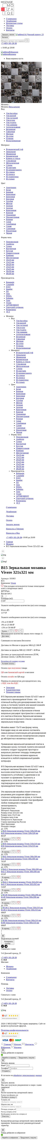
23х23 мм (10, 267)
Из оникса (10, 174)
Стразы (9, 165)
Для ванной (11, 116)
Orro (8, 294)
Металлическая (12, 163)
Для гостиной (12, 118)
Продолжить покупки (26, 1058)
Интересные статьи (14, 23)
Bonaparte (10, 282)
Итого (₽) (5, 610)
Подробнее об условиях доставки (13, 661)
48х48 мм (10, 274)
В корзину (6, 839)
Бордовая (10, 199)
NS (7, 291)
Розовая (9, 219)
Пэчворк (9, 138)
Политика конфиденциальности (14, 1030)
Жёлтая (9, 203)
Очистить (5, 1116)
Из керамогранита (14, 170)
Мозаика (9, 966)
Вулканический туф (14, 149)
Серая (8, 222)
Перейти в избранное (10, 1138)
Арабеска (10, 244)
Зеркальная (11, 152)
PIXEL (9, 296)
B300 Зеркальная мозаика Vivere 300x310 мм (20, 923)
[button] (23, 551)
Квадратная (11, 248)
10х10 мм (10, 260)
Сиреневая (10, 228)
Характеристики (13, 690)
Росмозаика (11, 309)
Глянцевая (10, 132)
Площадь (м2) (7, 598)
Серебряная (11, 224)
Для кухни (10, 120)
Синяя (8, 226)
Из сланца (10, 172)
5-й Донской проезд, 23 (34, 34)
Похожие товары (13, 692)
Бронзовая (10, 197)
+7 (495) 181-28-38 (9, 43)
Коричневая (11, 210)
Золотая (9, 208)
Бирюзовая (10, 194)
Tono (8, 300)
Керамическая (12, 156)
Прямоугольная (12, 253)
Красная (9, 213)
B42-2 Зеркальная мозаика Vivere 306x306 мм (20, 872)
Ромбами (10, 255)
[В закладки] (11, 631)
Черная (9, 233)
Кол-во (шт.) (6, 593)
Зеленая (9, 206)
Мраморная (11, 154)
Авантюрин (11, 187)
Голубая (9, 201)
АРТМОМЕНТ (12, 305)
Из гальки (10, 179)
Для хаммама (11, 125)
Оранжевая (11, 215)
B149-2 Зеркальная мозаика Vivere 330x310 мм (21, 910)
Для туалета (11, 122)
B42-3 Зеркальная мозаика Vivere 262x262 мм (20, 884)
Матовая (9, 134)
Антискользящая (13, 127)
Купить (4, 631)
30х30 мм (10, 271)
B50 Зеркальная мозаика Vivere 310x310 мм (19, 846)
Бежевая (9, 192)
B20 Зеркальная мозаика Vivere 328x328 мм (19, 833)
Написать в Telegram (15, 529)
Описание (10, 687)
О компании (11, 19)
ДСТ (8, 312)
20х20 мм (10, 264)
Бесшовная (10, 129)
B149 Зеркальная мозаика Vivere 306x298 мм (20, 897)
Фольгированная (13, 141)
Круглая (9, 251)
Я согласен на (21, 1075)
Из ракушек (11, 167)
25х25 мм (10, 269)
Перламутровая (12, 217)
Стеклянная (11, 161)
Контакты (10, 30)
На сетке (9, 136)
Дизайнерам (11, 21)
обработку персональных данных (27, 1075)
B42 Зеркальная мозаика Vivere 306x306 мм (19, 859)
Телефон (5, 1068)
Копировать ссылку (8, 942)
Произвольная (12, 242)
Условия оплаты (8, 664)
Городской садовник (14, 307)
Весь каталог (14, 107)
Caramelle (10, 284)
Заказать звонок (8, 35)
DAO (8, 287)
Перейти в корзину (9, 1058)
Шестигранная (12, 258)
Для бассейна (11, 113)
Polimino (9, 298)
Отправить (6, 1071)
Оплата (9, 28)
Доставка (10, 25)
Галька (9, 246)
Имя (3, 1065)
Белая (8, 190)
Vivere (8, 303)
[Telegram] (6, 946)
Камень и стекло (13, 158)
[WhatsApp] (2, 946)
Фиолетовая (11, 231)
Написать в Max (13, 533)
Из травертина (12, 177)
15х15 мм (10, 262)
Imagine (9, 289)
